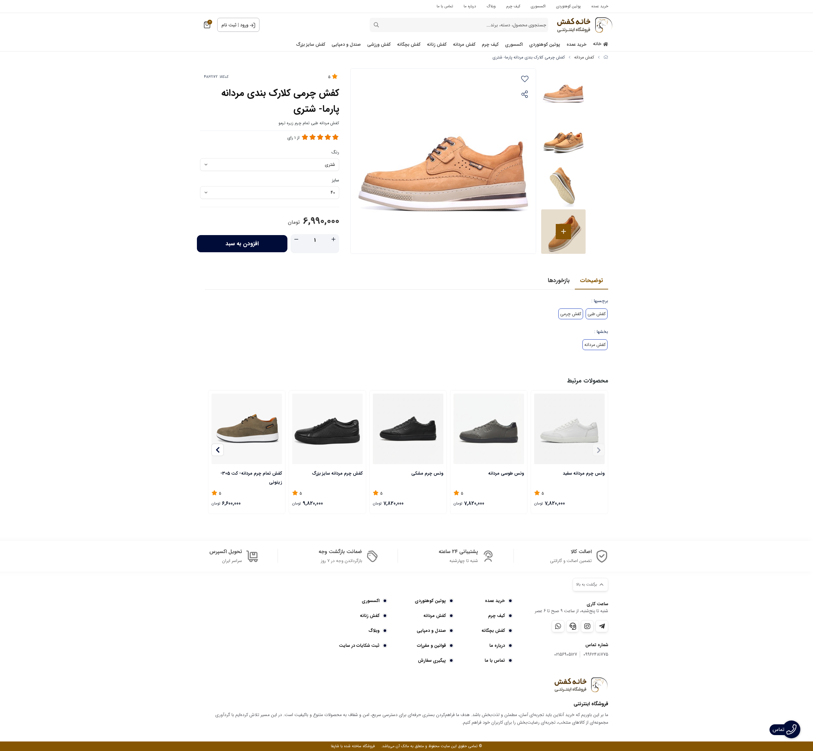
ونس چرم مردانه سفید (584, 473)
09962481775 (595, 654)
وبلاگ (491, 6)
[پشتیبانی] (572, 626)
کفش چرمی (570, 313)
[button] (217, 449)
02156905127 (565, 654)
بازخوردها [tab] (559, 280)
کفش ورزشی (379, 44)
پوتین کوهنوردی (568, 6)
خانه (597, 44)
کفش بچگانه (408, 44)
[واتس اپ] (558, 626)
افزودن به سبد (242, 243)
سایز (335, 180)
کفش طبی (597, 313)
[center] (376, 24)
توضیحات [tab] (591, 280)
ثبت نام (229, 25)
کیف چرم (513, 6)
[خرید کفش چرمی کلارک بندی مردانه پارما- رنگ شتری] (581, 684)
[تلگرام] (601, 626)
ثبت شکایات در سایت (359, 645)
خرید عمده (599, 6)
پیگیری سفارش (432, 660)
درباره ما (470, 6)
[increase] (333, 240)
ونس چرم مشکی (427, 473)
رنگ (335, 152)
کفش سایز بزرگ (310, 44)
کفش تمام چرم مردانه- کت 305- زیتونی (251, 477)
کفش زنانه (437, 44)
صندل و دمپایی (346, 44)
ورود (244, 25)
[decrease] (296, 240)
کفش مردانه (464, 44)
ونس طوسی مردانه (506, 473)
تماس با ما (445, 6)
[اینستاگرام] (587, 626)
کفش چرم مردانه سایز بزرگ (337, 473)
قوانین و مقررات (431, 645)
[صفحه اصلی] (605, 57)
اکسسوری (538, 6)
